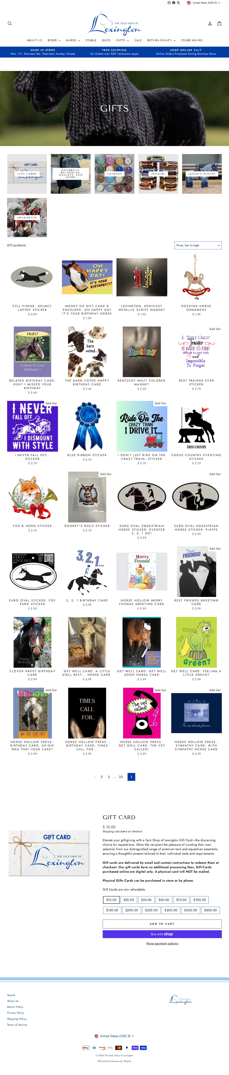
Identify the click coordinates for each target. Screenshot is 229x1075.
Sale (138, 40)
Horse (71, 40)
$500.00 (210, 910)
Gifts (121, 40)
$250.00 (151, 910)
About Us (34, 40)
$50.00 (164, 900)
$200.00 (131, 910)
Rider (53, 40)
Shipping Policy (17, 1019)
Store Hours (192, 40)
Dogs (106, 40)
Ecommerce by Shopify (119, 1061)
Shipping (108, 831)
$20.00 (128, 900)
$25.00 (146, 900)
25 (121, 777)
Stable (90, 40)
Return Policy (160, 40)
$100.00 (199, 900)
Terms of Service (17, 1025)
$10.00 (111, 900)
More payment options (162, 943)
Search (11, 995)
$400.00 (190, 910)
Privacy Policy (15, 1013)
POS (100, 1061)
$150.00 (112, 910)
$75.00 (181, 900)
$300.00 (170, 910)
